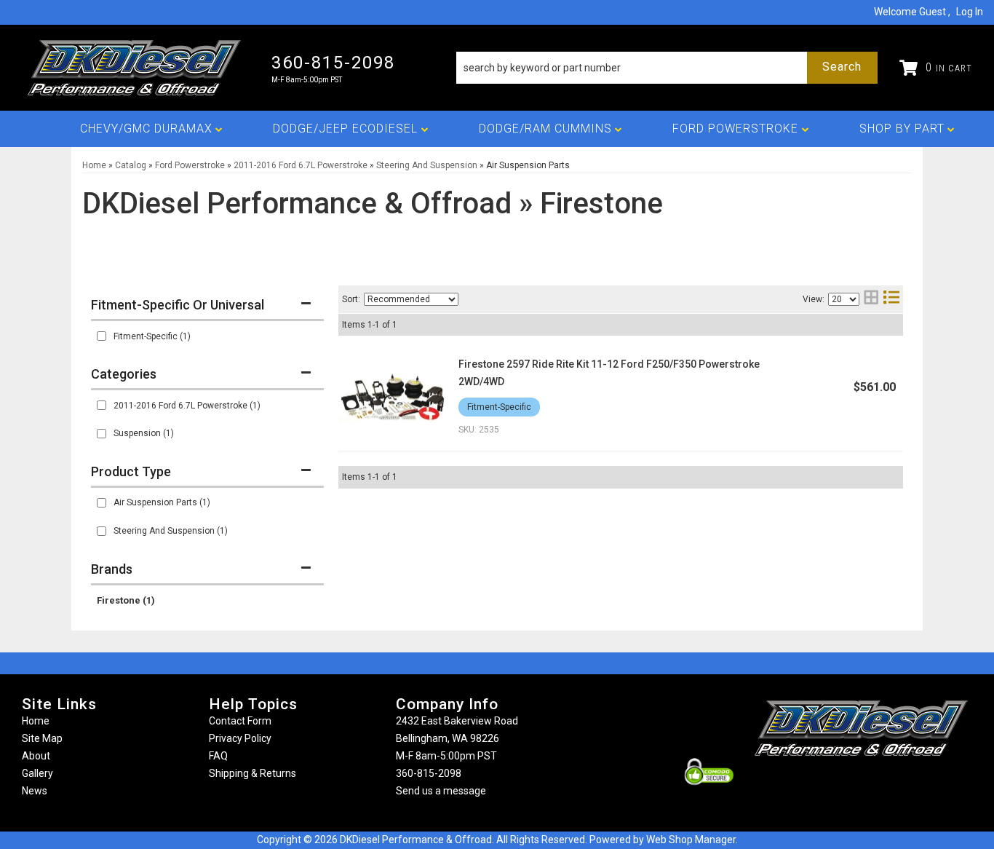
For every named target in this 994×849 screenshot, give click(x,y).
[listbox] (411, 299)
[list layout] (891, 299)
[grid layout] (871, 299)
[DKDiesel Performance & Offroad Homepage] (136, 68)
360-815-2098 (428, 773)
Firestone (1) (126, 600)
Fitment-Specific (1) (152, 336)
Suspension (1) (144, 433)
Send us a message (441, 791)
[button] (667, 68)
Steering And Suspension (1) (171, 531)
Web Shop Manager (691, 839)
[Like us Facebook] (836, 784)
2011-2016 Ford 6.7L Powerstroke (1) (187, 405)
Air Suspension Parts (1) (162, 502)
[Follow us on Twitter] (876, 784)
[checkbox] (101, 336)
